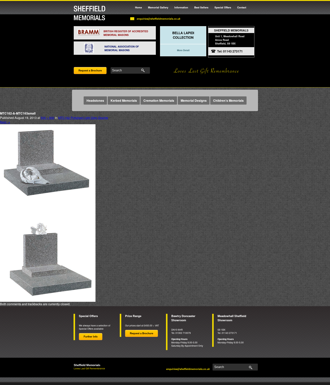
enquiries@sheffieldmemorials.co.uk (158, 18)
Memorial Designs (194, 100)
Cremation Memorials (158, 100)
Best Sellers (201, 7)
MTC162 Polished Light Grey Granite (83, 117)
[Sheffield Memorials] (89, 13)
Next (5, 122)
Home (138, 7)
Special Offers (222, 7)
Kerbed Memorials (124, 100)
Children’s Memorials (228, 100)
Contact (241, 7)
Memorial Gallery (158, 7)
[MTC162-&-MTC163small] (47, 212)
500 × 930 (47, 117)
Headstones (95, 100)
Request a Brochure (90, 70)
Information (181, 7)
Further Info (91, 336)
